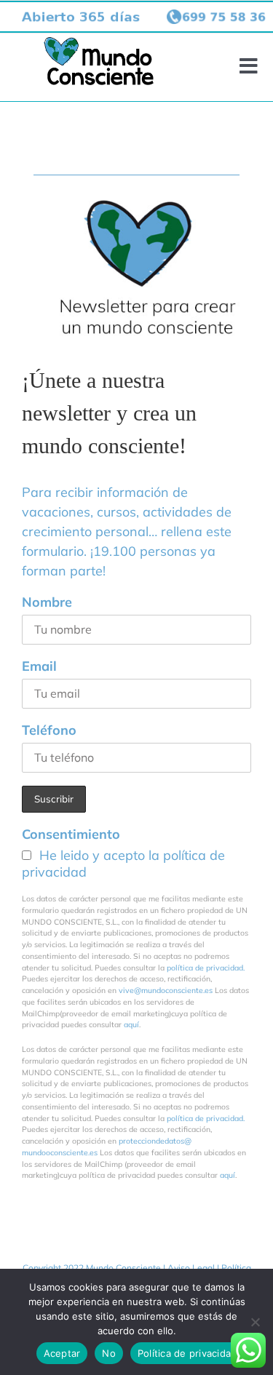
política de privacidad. (206, 967)
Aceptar (62, 1353)
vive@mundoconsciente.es (167, 990)
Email (39, 666)
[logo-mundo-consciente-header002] (99, 43)
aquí (131, 1024)
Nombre (47, 602)
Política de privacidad (187, 1353)
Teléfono (49, 730)
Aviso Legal (191, 1267)
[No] (255, 1322)
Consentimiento (71, 834)
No (109, 1353)
